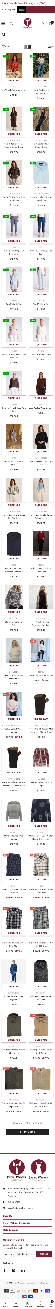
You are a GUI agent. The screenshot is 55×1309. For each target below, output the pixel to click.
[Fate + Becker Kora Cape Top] (41, 436)
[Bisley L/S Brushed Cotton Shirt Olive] (41, 864)
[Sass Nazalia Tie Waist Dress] (14, 436)
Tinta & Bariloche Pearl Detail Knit (14, 677)
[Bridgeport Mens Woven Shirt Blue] (41, 971)
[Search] (11, 23)
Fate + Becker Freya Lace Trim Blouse (13, 199)
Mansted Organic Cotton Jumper (41, 784)
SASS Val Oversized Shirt (13, 90)
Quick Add (14, 80)
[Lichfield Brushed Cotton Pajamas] (14, 971)
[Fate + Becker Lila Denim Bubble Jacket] (41, 490)
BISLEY (14, 886)
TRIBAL (41, 565)
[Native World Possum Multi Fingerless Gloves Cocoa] (41, 704)
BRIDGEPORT (41, 993)
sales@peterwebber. (17, 1208)
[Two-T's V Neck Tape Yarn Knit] (14, 383)
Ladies (21, 9)
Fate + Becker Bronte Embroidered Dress (13, 145)
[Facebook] (4, 1270)
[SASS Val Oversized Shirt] (14, 65)
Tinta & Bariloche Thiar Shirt (14, 623)
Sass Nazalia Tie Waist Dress (14, 463)
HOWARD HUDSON (41, 193)
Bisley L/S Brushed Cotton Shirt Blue (14, 891)
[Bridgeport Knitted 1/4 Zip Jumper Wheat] (41, 1078)
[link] (15, 1304)
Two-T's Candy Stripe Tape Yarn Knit (14, 356)
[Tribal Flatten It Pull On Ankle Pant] (41, 543)
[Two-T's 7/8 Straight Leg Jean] (41, 226)
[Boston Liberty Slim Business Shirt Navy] (14, 543)
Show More (27, 1132)
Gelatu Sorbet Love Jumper (41, 675)
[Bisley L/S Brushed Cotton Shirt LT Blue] (41, 918)
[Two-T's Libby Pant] (41, 279)
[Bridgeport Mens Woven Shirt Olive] (14, 1025)
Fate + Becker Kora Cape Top (41, 463)
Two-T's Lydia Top (14, 304)
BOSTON (13, 565)
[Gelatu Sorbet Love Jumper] (41, 650)
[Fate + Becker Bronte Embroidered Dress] (14, 119)
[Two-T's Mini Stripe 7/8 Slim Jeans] (14, 226)
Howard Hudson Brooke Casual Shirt (41, 199)
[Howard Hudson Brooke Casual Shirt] (41, 172)
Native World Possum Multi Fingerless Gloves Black (14, 784)
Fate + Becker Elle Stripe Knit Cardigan (14, 516)
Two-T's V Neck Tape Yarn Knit (14, 409)
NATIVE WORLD (41, 725)
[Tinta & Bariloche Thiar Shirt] (14, 597)
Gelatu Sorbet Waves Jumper (13, 730)
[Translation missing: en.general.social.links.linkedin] (23, 1270)
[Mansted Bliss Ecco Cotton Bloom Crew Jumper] (41, 811)
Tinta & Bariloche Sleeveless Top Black (41, 623)
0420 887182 (14, 1202)
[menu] (3, 23)
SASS (14, 87)
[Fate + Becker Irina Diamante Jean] (41, 65)
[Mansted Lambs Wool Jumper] (14, 811)
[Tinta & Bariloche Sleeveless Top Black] (41, 597)
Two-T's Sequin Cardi (41, 354)
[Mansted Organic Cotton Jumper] (41, 757)
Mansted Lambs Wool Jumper (14, 837)
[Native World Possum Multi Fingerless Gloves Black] (14, 757)
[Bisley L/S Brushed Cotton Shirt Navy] (14, 918)
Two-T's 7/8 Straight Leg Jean (41, 252)
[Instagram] (13, 1270)
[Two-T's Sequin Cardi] (41, 329)
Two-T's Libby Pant (41, 304)
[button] (26, 47)
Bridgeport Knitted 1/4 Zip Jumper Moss (14, 1105)
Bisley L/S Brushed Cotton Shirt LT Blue (41, 944)
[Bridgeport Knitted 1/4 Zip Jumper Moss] (14, 1078)
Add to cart (41, 719)
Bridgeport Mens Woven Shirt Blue (41, 998)
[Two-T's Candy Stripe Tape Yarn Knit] (14, 329)
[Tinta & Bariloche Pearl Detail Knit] (14, 650)
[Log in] (43, 23)
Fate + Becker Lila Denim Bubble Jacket (41, 516)
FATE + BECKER (41, 87)
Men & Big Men (8, 9)
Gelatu (41, 672)
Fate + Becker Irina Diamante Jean (41, 92)
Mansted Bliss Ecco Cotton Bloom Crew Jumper (41, 837)
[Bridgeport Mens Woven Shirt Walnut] (41, 1025)
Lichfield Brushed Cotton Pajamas (14, 998)
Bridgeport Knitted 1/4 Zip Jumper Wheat (41, 1105)
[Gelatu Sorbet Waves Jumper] (14, 704)
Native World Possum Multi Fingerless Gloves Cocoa (41, 730)
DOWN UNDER (14, 993)
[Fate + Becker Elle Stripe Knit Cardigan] (14, 490)
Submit (44, 1254)
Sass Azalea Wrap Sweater (41, 407)
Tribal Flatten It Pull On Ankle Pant (41, 570)
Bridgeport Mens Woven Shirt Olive (14, 1051)
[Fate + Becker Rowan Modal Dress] (41, 119)
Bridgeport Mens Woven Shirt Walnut (41, 1051)
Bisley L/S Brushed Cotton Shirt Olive (41, 891)
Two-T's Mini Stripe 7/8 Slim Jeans (13, 252)
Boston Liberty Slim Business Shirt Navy (14, 570)
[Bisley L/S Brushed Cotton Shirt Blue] (14, 864)
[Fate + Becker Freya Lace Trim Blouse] (14, 172)
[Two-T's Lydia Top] (14, 279)
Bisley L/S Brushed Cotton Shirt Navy (14, 944)
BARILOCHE (14, 618)
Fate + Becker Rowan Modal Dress (41, 145)
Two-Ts (14, 247)
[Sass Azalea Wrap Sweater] (41, 383)
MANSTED (41, 779)
